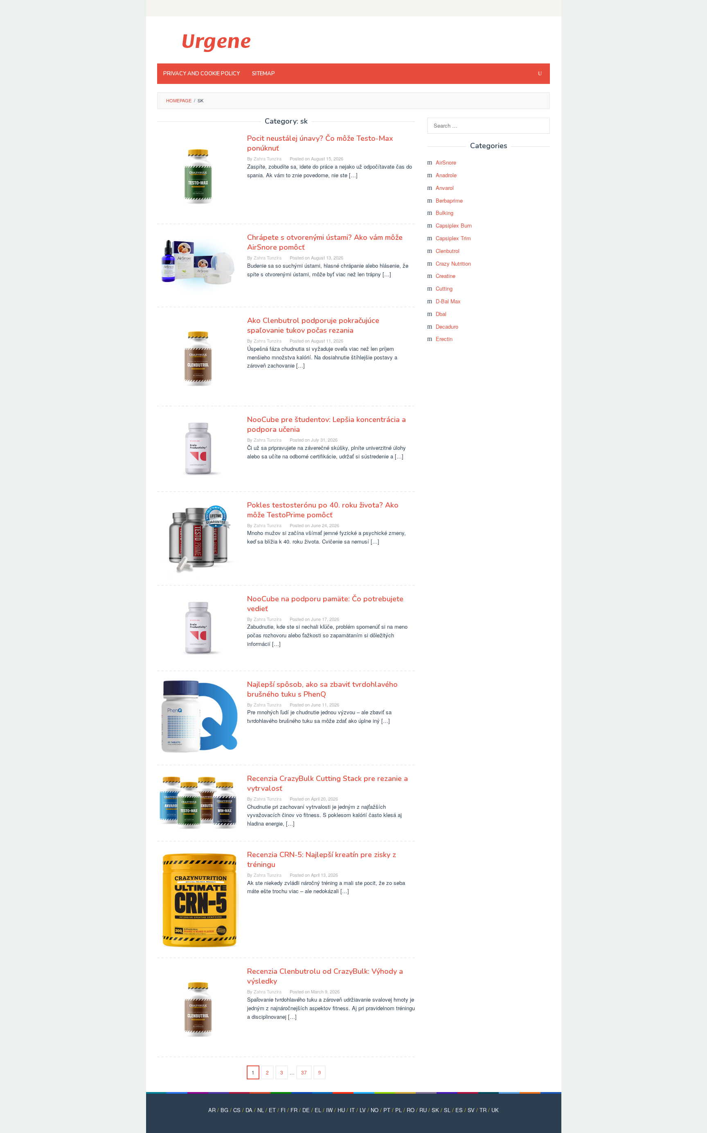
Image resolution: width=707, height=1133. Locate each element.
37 (304, 1072)
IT (352, 1110)
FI (283, 1110)
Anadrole (446, 175)
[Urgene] (215, 42)
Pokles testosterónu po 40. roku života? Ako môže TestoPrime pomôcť (323, 510)
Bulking (444, 213)
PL (398, 1110)
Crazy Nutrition (453, 263)
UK (495, 1110)
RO (410, 1110)
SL (447, 1110)
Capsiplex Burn (454, 225)
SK (435, 1110)
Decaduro (447, 326)
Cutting (444, 288)
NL (260, 1110)
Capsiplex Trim (453, 238)
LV (363, 1110)
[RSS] (544, 8)
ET (272, 1110)
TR (483, 1110)
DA (248, 1110)
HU (341, 1110)
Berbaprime (449, 200)
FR (293, 1110)
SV (471, 1110)
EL (318, 1110)
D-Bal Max (448, 301)
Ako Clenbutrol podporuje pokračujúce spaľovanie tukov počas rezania (313, 325)
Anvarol (445, 188)
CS (237, 1110)
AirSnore (446, 162)
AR (212, 1110)
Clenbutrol (447, 251)
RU (423, 1110)
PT (386, 1110)
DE (306, 1110)
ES (459, 1110)
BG (224, 1110)
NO (374, 1110)
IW (329, 1110)
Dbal (441, 314)
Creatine (445, 276)
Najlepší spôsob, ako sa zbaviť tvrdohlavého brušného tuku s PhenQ (322, 689)
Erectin (444, 339)
